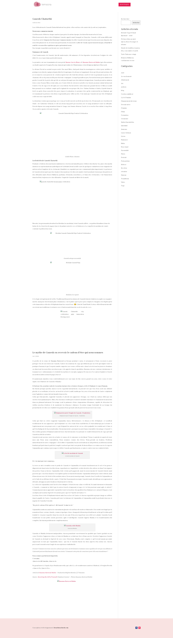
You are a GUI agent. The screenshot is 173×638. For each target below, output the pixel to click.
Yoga (122, 186)
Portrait (123, 157)
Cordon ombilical (127, 94)
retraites (124, 172)
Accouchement (126, 76)
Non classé (124, 147)
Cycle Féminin (126, 98)
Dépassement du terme (129, 101)
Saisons (123, 175)
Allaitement (125, 80)
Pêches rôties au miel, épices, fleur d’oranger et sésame (129, 41)
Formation (124, 115)
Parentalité (125, 150)
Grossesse (124, 119)
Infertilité (124, 126)
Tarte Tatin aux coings (128, 54)
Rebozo (123, 165)
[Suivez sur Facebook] (136, 628)
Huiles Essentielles (127, 122)
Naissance (124, 140)
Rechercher (125, 19)
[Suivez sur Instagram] (139, 628)
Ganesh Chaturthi (42, 19)
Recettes (124, 168)
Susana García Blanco (73, 62)
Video (123, 182)
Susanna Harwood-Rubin (91, 62)
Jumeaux (124, 129)
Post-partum (125, 161)
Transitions (125, 179)
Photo (123, 154)
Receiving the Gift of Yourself (47, 577)
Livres (123, 136)
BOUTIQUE (124, 4)
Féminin (124, 108)
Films (123, 112)
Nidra (123, 143)
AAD (122, 73)
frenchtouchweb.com (61, 628)
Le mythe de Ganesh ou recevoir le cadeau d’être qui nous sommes (67, 352)
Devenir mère (125, 105)
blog (122, 90)
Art (122, 83)
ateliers (123, 87)
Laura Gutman (126, 133)
